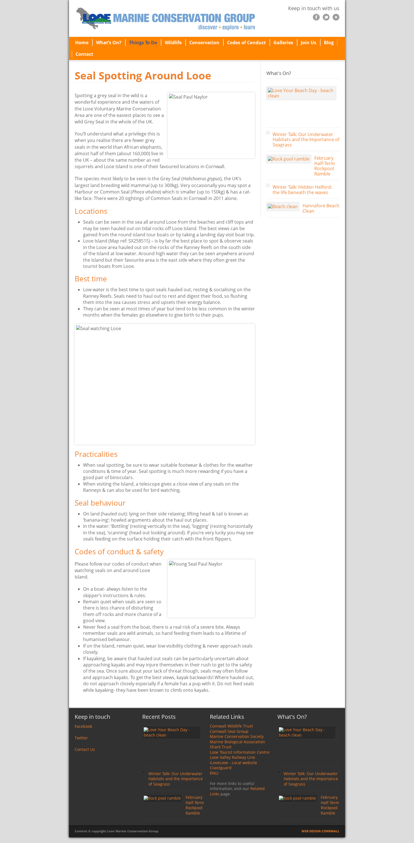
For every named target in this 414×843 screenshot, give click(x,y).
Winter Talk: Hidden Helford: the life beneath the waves (302, 189)
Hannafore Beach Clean (320, 208)
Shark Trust (221, 746)
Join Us (308, 42)
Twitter (81, 737)
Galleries (283, 42)
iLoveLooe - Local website (233, 762)
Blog (329, 42)
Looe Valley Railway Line (232, 757)
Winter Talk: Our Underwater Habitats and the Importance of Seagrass (306, 139)
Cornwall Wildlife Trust (231, 726)
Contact (84, 54)
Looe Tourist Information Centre (240, 752)
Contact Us (85, 749)
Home (81, 42)
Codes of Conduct (246, 42)
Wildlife (173, 42)
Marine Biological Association (237, 741)
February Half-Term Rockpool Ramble (324, 166)
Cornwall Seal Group (229, 731)
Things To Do (143, 42)
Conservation (204, 42)
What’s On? (108, 42)
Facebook (83, 726)
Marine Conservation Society (237, 736)
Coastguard (221, 767)
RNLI (214, 773)
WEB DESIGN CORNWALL (320, 831)
